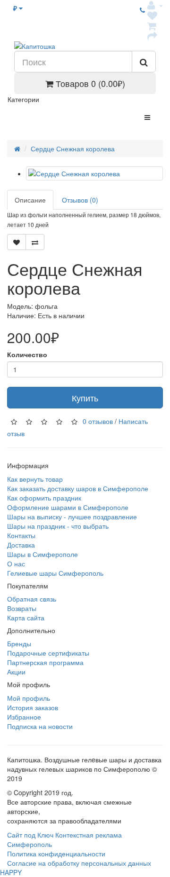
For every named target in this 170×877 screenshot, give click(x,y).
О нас (16, 563)
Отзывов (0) (80, 199)
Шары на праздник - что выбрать (58, 526)
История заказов (32, 707)
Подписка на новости (40, 726)
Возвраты (21, 608)
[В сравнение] (35, 242)
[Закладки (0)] (152, 15)
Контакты (21, 535)
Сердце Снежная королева (73, 148)
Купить (85, 398)
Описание (30, 199)
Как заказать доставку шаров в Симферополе (77, 488)
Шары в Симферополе (42, 554)
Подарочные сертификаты (48, 653)
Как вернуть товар (35, 479)
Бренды (19, 643)
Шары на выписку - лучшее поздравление (72, 516)
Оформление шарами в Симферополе (67, 507)
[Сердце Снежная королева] (94, 173)
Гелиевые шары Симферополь (55, 573)
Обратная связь (31, 598)
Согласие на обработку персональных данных (79, 863)
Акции (16, 671)
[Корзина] (152, 25)
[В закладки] (16, 242)
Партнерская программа (45, 662)
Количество (27, 354)
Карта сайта (25, 617)
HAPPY (11, 872)
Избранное (24, 716)
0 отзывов (98, 421)
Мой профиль (28, 698)
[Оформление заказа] (152, 36)
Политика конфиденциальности (56, 853)
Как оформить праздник (44, 497)
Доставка (21, 544)
